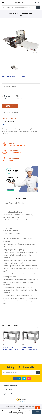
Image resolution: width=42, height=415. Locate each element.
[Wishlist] (36, 3)
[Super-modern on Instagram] (29, 378)
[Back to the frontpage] (21, 16)
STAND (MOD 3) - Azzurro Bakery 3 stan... (11, 348)
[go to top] (37, 408)
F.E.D (18, 96)
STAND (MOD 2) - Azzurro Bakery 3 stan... (30, 348)
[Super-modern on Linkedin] (19, 378)
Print (16, 112)
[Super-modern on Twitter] (24, 378)
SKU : (6, 99)
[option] (14, 67)
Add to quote (10, 106)
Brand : (7, 96)
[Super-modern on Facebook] (15, 378)
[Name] (38, 372)
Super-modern (23, 406)
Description (21, 198)
